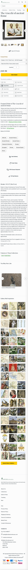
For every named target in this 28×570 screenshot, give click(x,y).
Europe (17, 144)
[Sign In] (25, 2)
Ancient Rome (16, 141)
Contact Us (4, 528)
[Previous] (2, 30)
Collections (4, 10)
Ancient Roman (6, 141)
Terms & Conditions (6, 517)
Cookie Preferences (6, 523)
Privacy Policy (4, 508)
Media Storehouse (18, 557)
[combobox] (12, 6)
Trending (19, 10)
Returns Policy (4, 511)
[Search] (24, 6)
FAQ (2, 506)
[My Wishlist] (18, 2)
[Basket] (22, 2)
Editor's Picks (12, 10)
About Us (3, 489)
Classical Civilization (7, 144)
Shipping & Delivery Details (15, 122)
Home (2, 255)
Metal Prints (4, 520)
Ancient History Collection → (9, 463)
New (24, 10)
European (4, 147)
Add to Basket (14, 74)
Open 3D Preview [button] (15, 51)
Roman (11, 147)
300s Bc (4, 137)
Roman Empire (19, 147)
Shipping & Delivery (5, 514)
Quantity (11, 67)
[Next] (25, 30)
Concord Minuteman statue (8, 287)
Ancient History (13, 137)
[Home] (5, 2)
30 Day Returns (10, 128)
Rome (3, 150)
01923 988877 (6, 531)
